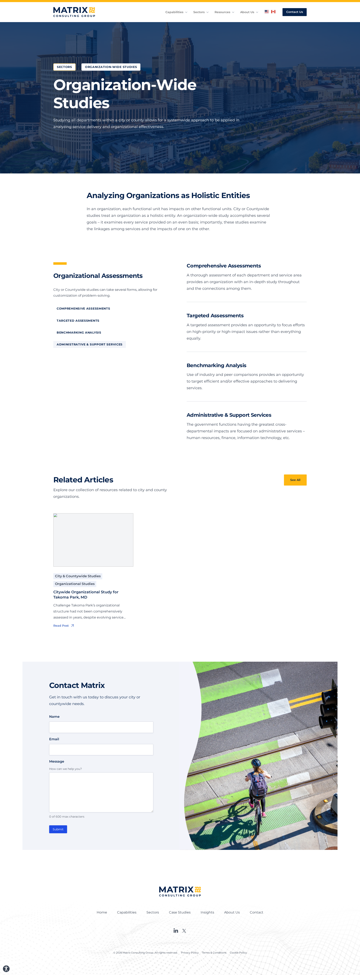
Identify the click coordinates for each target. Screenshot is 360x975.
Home (102, 912)
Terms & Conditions (214, 952)
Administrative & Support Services (89, 344)
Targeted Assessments (78, 320)
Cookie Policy (238, 952)
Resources (222, 12)
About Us (247, 12)
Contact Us (294, 12)
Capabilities (174, 12)
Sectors (199, 12)
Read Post (61, 625)
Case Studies (180, 912)
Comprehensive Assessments (83, 308)
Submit (58, 829)
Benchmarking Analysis (79, 332)
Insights (207, 912)
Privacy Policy (190, 952)
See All (295, 480)
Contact (256, 912)
